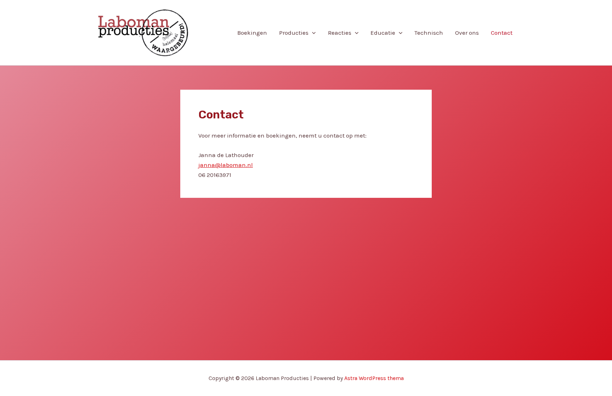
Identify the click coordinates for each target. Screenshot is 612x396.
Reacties (339, 32)
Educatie (382, 32)
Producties (293, 32)
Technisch (428, 32)
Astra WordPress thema (374, 378)
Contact (501, 32)
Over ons (467, 32)
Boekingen (252, 32)
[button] (312, 32)
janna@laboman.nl (225, 164)
